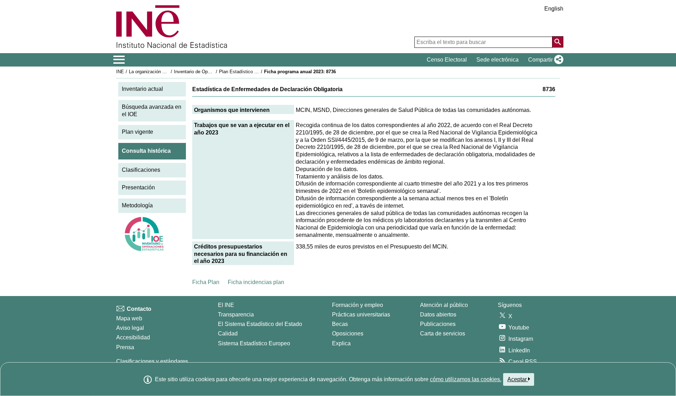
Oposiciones (347, 334)
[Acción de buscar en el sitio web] (557, 42)
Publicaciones (438, 324)
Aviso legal (130, 328)
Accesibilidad (133, 337)
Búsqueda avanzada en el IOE (151, 110)
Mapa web (129, 318)
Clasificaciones (141, 170)
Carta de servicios (442, 334)
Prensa (125, 347)
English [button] (553, 9)
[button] (544, 60)
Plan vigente (137, 132)
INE (120, 71)
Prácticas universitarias (361, 315)
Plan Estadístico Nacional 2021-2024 (256, 71)
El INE (226, 305)
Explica (341, 343)
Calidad (228, 334)
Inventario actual (142, 89)
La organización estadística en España (168, 71)
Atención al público (444, 305)
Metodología (137, 205)
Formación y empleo (357, 305)
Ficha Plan (205, 282)
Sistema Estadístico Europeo (254, 343)
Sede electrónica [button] (497, 60)
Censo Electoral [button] (447, 60)
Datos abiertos (438, 315)
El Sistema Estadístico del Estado (260, 324)
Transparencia (236, 315)
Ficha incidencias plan (256, 282)
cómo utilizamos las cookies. (465, 379)
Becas (340, 324)
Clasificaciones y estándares (152, 361)
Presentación (138, 187)
